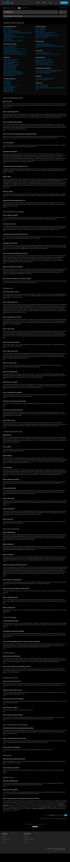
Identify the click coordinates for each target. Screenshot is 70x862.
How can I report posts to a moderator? (12, 71)
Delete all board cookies (50, 818)
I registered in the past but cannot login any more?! (14, 36)
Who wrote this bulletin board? (42, 85)
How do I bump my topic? (9, 75)
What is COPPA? (7, 38)
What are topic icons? (8, 91)
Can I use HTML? (7, 82)
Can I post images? (8, 84)
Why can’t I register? (8, 39)
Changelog (5, 841)
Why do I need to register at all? (10, 30)
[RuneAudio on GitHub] (54, 835)
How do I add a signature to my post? (12, 62)
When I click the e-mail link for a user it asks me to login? (16, 54)
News (3, 843)
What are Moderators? (40, 30)
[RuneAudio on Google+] (54, 839)
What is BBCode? (7, 80)
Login (66, 7)
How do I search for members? (42, 63)
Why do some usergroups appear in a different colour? (47, 35)
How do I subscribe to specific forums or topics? (46, 71)
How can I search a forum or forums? (43, 59)
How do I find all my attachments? (43, 79)
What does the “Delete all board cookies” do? (13, 40)
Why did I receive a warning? (10, 70)
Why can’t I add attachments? (10, 68)
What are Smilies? (7, 83)
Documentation (6, 839)
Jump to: (46, 815)
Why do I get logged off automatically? (12, 31)
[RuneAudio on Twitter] (64, 835)
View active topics (18, 16)
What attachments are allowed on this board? (45, 78)
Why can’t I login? (7, 28)
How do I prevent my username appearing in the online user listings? (18, 32)
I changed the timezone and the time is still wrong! (14, 48)
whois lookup (39, 802)
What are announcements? (9, 87)
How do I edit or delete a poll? (10, 66)
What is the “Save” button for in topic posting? (13, 72)
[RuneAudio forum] (59, 839)
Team (25, 835)
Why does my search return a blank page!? (45, 62)
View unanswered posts (9, 16)
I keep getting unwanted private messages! (44, 44)
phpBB (30, 824)
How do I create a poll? (8, 63)
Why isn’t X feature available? (42, 86)
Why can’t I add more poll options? (11, 64)
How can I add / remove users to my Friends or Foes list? (48, 54)
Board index (6, 18)
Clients (4, 837)
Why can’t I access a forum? (10, 67)
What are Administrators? (41, 28)
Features (4, 835)
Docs (50, 2)
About (38, 2)
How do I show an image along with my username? (14, 51)
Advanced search (25, 7)
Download (64, 2)
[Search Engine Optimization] (35, 826)
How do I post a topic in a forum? (11, 59)
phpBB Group (42, 783)
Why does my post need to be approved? (12, 74)
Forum (56, 2)
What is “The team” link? (41, 38)
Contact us (56, 850)
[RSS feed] (64, 839)
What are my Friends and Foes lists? (43, 52)
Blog (25, 843)
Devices (44, 2)
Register (61, 7)
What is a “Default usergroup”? (42, 36)
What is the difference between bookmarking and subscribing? (49, 70)
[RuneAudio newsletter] (64, 844)
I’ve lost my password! (8, 34)
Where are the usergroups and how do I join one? (46, 32)
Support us (27, 837)
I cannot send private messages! (42, 43)
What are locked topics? (9, 90)
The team (42, 818)
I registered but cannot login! (10, 35)
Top (5, 108)
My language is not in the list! (10, 50)
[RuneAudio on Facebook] (59, 835)
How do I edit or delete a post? (10, 60)
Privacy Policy (62, 850)
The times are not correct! (9, 47)
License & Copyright (29, 839)
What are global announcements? (11, 86)
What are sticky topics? (9, 88)
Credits (26, 841)
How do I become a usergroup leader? (44, 34)
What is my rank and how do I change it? (12, 52)
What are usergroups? (40, 31)
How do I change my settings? (10, 46)
